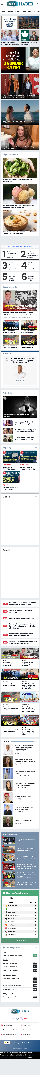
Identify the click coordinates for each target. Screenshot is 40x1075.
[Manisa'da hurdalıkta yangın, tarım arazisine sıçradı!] (10, 697)
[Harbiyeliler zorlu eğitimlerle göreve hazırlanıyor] (10, 653)
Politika (17, 11)
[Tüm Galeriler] (36, 393)
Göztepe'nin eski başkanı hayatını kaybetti (11, 256)
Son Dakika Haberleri (9, 1034)
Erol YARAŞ (20, 381)
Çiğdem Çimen (19, 764)
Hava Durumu (8, 1025)
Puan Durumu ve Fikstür (10, 1030)
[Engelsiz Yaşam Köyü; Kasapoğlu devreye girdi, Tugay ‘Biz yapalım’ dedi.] (29, 674)
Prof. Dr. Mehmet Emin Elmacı (23, 776)
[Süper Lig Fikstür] (36, 947)
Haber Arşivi (27, 1034)
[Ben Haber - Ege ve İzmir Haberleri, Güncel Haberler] (20, 4)
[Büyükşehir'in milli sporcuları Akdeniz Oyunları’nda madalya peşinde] (29, 720)
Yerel (3, 11)
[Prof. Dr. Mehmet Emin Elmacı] (8, 773)
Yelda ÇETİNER (19, 812)
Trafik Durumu (27, 1025)
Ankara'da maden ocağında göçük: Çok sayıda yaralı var (32, 267)
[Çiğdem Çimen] (8, 761)
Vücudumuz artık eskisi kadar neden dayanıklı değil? (25, 784)
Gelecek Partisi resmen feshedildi (21, 618)
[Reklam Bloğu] (20, 22)
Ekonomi (31, 11)
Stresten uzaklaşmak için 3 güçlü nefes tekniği (24, 808)
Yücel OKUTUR (19, 823)
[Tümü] (36, 448)
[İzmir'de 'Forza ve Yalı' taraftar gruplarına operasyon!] (10, 720)
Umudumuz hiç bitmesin (23, 796)
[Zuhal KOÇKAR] (8, 798)
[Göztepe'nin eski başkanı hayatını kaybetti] (29, 653)
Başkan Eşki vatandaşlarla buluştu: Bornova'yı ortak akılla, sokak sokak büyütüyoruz (22, 626)
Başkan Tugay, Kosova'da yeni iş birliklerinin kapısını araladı (32, 278)
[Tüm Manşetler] (36, 287)
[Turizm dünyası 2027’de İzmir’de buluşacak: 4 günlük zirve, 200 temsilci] (29, 697)
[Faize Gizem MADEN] (8, 785)
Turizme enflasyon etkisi (23, 820)
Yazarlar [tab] (7, 354)
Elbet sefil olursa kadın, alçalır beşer (25, 772)
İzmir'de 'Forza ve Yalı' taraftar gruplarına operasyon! (10, 731)
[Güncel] (36, 550)
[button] (4, 60)
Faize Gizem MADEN (21, 788)
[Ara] (38, 4)
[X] (18, 1018)
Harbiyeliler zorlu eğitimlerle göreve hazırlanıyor (9, 664)
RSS (7, 1043)
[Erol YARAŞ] (20, 372)
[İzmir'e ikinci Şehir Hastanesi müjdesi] (10, 674)
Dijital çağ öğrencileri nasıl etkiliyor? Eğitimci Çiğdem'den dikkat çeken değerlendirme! (32, 256)
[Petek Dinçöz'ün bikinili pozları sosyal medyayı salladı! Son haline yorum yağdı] (8, 430)
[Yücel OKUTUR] (8, 822)
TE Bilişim (24, 1048)
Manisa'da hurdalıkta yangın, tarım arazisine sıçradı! (10, 708)
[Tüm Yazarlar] (36, 354)
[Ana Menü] (2, 4)
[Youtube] (25, 1018)
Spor (24, 11)
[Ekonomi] (36, 497)
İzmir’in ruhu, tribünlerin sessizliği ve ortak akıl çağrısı (25, 760)
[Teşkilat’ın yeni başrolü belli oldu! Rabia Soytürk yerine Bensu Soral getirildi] (8, 438)
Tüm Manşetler (27, 1030)
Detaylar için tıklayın (20, 940)
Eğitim (29, 251)
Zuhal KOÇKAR (19, 799)
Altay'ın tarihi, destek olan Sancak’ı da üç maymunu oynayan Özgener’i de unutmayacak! (20, 361)
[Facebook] (15, 1018)
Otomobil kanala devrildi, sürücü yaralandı (12, 278)
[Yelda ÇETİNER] (8, 810)
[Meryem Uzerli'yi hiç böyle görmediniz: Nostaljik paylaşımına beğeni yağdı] (8, 423)
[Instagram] (21, 1018)
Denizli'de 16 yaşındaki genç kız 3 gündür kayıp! (13, 267)
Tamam (29, 1058)
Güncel (10, 11)
